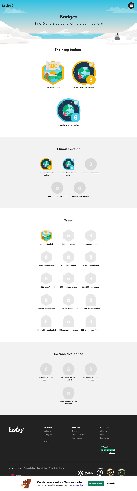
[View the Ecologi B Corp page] (100, 473)
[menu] (131, 5)
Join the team (105, 438)
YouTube (47, 441)
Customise (111, 483)
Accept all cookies (95, 483)
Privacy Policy (29, 468)
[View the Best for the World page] (110, 473)
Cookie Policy (42, 468)
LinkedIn (47, 431)
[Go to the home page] (7, 6)
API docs (103, 431)
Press (102, 434)
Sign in (74, 431)
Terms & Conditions (56, 468)
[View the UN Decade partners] (85, 473)
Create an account (79, 434)
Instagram (48, 434)
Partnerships (77, 438)
